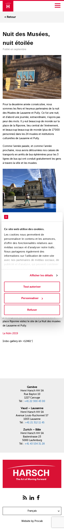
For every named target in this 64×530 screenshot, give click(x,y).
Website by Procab (32, 521)
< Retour (10, 17)
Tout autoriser (32, 286)
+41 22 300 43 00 (34, 401)
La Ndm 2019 (10, 333)
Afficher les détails (41, 275)
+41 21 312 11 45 (34, 422)
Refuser (32, 309)
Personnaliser (30, 298)
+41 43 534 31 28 (35, 443)
